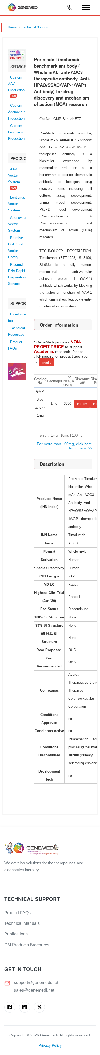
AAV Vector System (14, 175)
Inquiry (46, 362)
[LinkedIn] (24, 1007)
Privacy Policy (50, 1046)
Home (12, 27)
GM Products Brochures (26, 945)
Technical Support (35, 27)
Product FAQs (17, 912)
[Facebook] (9, 1007)
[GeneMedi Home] (50, 848)
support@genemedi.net (36, 982)
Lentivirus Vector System (16, 204)
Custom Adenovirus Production (16, 112)
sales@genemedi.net (34, 990)
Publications (16, 934)
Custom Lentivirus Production (16, 132)
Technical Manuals (22, 923)
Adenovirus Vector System (17, 224)
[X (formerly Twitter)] (39, 1007)
